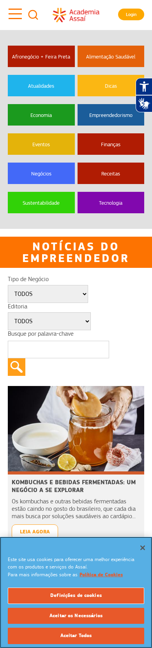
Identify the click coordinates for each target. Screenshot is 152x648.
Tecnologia (110, 203)
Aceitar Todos (76, 635)
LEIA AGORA (35, 531)
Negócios (41, 173)
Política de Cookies (101, 575)
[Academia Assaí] (76, 14)
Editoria (17, 306)
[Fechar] (142, 547)
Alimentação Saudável (110, 56)
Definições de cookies (76, 595)
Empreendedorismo (111, 115)
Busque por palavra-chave (41, 333)
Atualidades (41, 86)
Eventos (41, 144)
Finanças (110, 144)
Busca (33, 15)
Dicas (111, 86)
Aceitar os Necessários (76, 616)
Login (131, 14)
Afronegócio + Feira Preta (41, 56)
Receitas (110, 173)
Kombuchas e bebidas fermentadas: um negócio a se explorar (74, 486)
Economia (41, 115)
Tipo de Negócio (28, 279)
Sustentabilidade (41, 203)
